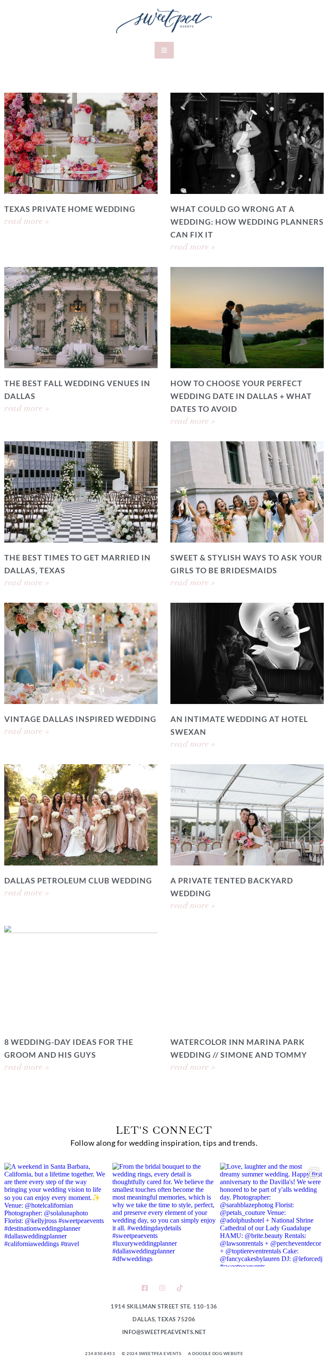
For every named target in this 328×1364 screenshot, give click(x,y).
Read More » (26, 220)
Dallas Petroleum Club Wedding (78, 880)
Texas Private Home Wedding (69, 209)
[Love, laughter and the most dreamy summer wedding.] (272, 1215)
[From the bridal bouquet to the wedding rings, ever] (164, 1215)
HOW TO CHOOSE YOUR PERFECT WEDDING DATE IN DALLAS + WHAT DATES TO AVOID (241, 396)
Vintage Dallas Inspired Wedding (80, 719)
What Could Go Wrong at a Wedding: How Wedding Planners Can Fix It (247, 221)
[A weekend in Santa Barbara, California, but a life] (56, 1215)
